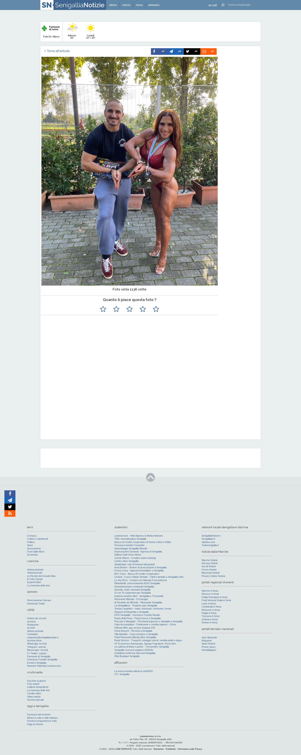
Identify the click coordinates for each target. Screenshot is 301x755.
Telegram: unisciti (36, 647)
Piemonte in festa (211, 610)
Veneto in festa (209, 622)
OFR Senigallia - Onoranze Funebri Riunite (137, 615)
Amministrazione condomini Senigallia (134, 586)
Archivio (31, 621)
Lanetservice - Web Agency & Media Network (138, 535)
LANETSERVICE (123, 749)
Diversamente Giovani (39, 600)
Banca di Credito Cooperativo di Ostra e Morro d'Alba (142, 542)
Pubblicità (171, 749)
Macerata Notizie (211, 572)
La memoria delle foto (38, 585)
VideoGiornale (34, 572)
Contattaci (32, 634)
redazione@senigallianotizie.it (42, 637)
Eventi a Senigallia (36, 662)
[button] (213, 5)
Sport (30, 545)
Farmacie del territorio (38, 714)
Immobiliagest (209, 650)
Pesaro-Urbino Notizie (213, 576)
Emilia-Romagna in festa (214, 597)
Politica (31, 542)
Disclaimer (159, 749)
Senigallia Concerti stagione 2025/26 (133, 650)
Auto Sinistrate (209, 637)
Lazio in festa (209, 603)
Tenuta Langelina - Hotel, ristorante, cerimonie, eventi (142, 608)
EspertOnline (34, 582)
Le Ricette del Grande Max (41, 576)
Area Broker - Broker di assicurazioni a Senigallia (140, 567)
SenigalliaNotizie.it (211, 535)
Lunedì (90, 36)
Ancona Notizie (210, 563)
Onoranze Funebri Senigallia (42, 659)
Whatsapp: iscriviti (36, 643)
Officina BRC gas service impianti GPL (135, 627)
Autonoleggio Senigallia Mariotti (130, 548)
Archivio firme (34, 640)
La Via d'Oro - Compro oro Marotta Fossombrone (140, 580)
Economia (32, 554)
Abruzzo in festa (210, 594)
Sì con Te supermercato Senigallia (132, 592)
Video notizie (34, 696)
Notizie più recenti (36, 618)
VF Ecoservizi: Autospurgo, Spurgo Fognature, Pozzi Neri (145, 643)
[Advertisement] (150, 407)
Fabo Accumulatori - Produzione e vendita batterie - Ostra (145, 624)
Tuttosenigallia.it (210, 545)
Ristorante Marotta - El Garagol (131, 599)
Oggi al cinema (35, 724)
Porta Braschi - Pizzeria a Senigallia (133, 630)
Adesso (72, 36)
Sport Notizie (208, 643)
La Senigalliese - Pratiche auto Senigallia (135, 605)
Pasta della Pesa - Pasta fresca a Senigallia (137, 618)
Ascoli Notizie (209, 566)
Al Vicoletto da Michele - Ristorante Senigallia (138, 602)
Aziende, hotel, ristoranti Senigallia (132, 589)
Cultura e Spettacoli (37, 538)
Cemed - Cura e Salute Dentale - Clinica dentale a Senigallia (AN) (149, 577)
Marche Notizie (210, 560)
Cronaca (31, 535)
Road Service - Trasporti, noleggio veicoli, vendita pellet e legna (148, 640)
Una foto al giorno (36, 680)
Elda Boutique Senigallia (126, 656)
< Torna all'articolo (57, 51)
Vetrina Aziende (35, 569)
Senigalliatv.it (208, 538)
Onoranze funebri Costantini (129, 545)
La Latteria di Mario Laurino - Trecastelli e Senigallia (141, 646)
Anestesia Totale (36, 603)
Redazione (33, 624)
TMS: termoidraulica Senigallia (130, 538)
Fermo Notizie (209, 569)
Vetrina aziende (35, 631)
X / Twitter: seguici (36, 653)
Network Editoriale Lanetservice (44, 666)
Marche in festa (210, 590)
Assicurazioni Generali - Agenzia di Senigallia (138, 551)
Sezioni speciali (35, 699)
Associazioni (34, 548)
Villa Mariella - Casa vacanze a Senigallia (136, 634)
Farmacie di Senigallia (38, 656)
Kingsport (207, 640)
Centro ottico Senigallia (126, 561)
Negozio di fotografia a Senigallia (131, 612)
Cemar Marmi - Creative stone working (135, 558)
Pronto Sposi (208, 647)
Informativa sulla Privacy (190, 749)
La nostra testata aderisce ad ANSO (133, 671)
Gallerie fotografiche (37, 687)
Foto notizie (33, 684)
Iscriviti (31, 627)
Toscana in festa (210, 616)
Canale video (34, 693)
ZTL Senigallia (121, 674)
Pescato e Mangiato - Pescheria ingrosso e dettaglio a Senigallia (148, 621)
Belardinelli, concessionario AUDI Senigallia (137, 583)
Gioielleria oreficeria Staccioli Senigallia (134, 653)
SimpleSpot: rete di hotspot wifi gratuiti (134, 564)
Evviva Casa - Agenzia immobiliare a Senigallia (139, 570)
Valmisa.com (208, 542)
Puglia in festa (209, 613)
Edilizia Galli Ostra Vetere (127, 554)
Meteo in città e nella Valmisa (42, 717)
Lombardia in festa (211, 606)
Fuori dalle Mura (35, 551)
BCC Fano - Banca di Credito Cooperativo (136, 573)
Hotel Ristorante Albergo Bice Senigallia (135, 637)
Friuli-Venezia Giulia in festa (216, 600)
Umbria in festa (210, 619)
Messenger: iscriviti (37, 650)
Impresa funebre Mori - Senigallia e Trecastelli (138, 596)
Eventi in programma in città (42, 721)
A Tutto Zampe (35, 579)
